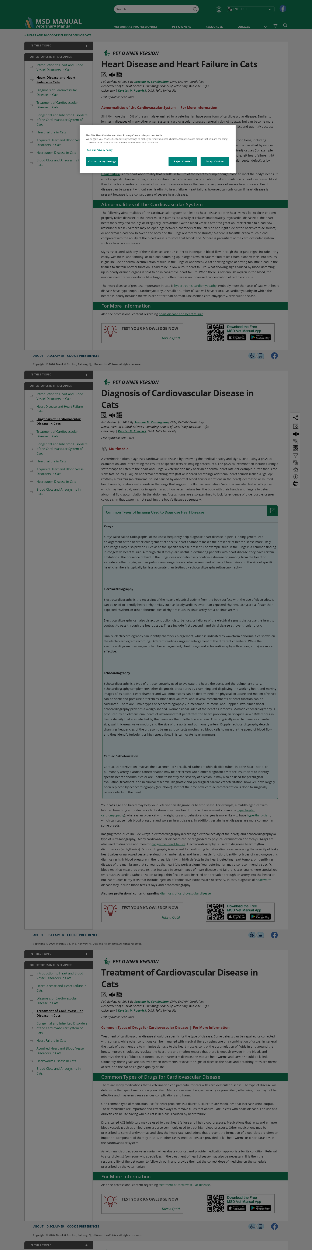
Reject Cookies (183, 161)
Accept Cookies (215, 161)
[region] (158, 149)
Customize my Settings (102, 161)
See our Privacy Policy (99, 149)
